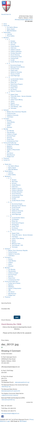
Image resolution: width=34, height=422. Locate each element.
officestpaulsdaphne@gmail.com (24, 19)
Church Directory (15, 55)
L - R (8, 77)
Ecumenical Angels (15, 65)
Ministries (6, 37)
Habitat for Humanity (16, 72)
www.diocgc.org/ (6, 386)
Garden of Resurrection (13, 149)
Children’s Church (15, 49)
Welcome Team (14, 105)
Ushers (12, 101)
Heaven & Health (15, 74)
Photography (14, 86)
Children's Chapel (12, 134)
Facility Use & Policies (13, 144)
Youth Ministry (11, 122)
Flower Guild (13, 70)
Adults (8, 125)
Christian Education (15, 53)
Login (8, 421)
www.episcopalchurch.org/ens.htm (10, 391)
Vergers (12, 103)
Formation (6, 118)
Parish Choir (10, 139)
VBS (8, 151)
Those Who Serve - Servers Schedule (20, 96)
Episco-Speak (11, 29)
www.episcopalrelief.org (8, 399)
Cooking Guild (14, 58)
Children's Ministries (16, 51)
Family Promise (14, 68)
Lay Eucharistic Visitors (16, 79)
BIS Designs (23, 421)
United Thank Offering (16, 99)
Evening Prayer (11, 136)
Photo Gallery (10, 36)
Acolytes (12, 41)
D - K (8, 63)
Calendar (9, 34)
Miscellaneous (11, 155)
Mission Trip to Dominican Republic (16, 112)
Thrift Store (10, 117)
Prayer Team (14, 87)
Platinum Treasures (15, 91)
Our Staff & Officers (12, 27)
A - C (8, 39)
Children (9, 124)
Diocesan (9, 127)
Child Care (13, 48)
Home (3, 14)
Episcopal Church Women (17, 67)
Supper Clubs (14, 94)
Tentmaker (13, 108)
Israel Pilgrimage (15, 75)
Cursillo (12, 60)
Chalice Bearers (14, 46)
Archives (12, 44)
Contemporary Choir (16, 56)
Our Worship (10, 131)
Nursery (9, 120)
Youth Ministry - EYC (16, 106)
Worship (5, 129)
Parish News (6, 32)
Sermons (9, 137)
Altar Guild (13, 43)
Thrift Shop (13, 98)
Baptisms (9, 146)
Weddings (9, 148)
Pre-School (13, 89)
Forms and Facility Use (9, 143)
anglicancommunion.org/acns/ (10, 395)
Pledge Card (10, 156)
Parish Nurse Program (16, 84)
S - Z (8, 93)
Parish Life (6, 25)
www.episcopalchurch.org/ (22, 382)
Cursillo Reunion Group (16, 62)
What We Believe (11, 31)
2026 (17, 317)
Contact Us (8, 14)
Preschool (6, 158)
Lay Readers (14, 81)
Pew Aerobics (10, 132)
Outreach (6, 110)
